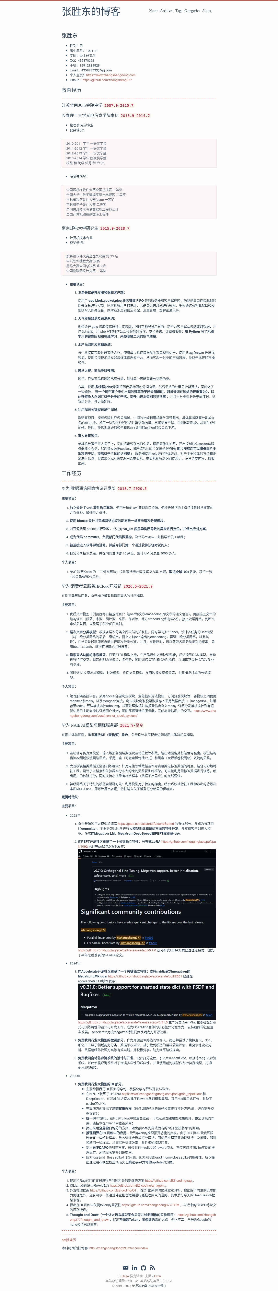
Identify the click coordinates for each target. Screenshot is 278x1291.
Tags (178, 11)
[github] (143, 1268)
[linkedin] (134, 1268)
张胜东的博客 (91, 12)
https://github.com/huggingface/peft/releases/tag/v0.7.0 (117, 950)
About (206, 11)
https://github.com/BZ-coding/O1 (113, 1190)
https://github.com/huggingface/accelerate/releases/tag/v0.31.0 (123, 1022)
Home (153, 11)
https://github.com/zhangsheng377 (107, 80)
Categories (192, 11)
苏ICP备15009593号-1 (151, 1286)
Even (157, 1276)
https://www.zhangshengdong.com (111, 75)
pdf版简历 (69, 1239)
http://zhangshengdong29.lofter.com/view (118, 1248)
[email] (126, 1268)
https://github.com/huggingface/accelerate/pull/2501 (145, 976)
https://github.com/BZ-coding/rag (168, 1180)
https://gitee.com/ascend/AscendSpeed (146, 823)
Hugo (125, 1276)
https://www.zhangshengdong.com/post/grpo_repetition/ (162, 1093)
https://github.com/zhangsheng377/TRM (150, 1204)
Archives (166, 11)
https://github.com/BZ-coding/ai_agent (137, 1185)
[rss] (152, 1268)
